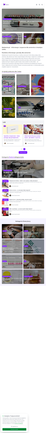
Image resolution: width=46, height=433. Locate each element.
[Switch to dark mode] (42, 5)
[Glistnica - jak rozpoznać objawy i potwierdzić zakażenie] (37, 84)
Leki (25, 36)
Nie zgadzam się (14, 426)
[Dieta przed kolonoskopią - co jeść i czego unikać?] (8, 84)
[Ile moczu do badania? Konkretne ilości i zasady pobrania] (33, 276)
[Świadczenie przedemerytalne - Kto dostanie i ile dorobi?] (33, 231)
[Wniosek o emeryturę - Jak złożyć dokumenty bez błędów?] (12, 246)
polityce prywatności (19, 423)
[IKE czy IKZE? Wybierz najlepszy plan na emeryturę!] (12, 261)
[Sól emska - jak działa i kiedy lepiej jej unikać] (33, 261)
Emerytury (4, 246)
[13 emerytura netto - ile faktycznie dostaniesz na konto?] (12, 231)
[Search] (39, 4)
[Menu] (36, 4)
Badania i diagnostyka (7, 36)
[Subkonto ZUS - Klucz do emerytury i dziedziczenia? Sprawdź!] (33, 246)
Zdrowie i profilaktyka (22, 86)
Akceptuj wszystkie (14, 429)
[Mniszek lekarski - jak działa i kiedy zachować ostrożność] (8, 107)
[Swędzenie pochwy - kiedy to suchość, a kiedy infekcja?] (23, 84)
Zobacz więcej (23, 152)
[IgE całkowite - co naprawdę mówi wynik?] (23, 169)
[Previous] (22, 149)
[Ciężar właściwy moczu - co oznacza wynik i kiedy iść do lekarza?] (12, 276)
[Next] (24, 149)
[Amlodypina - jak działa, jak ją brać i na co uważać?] (30, 107)
